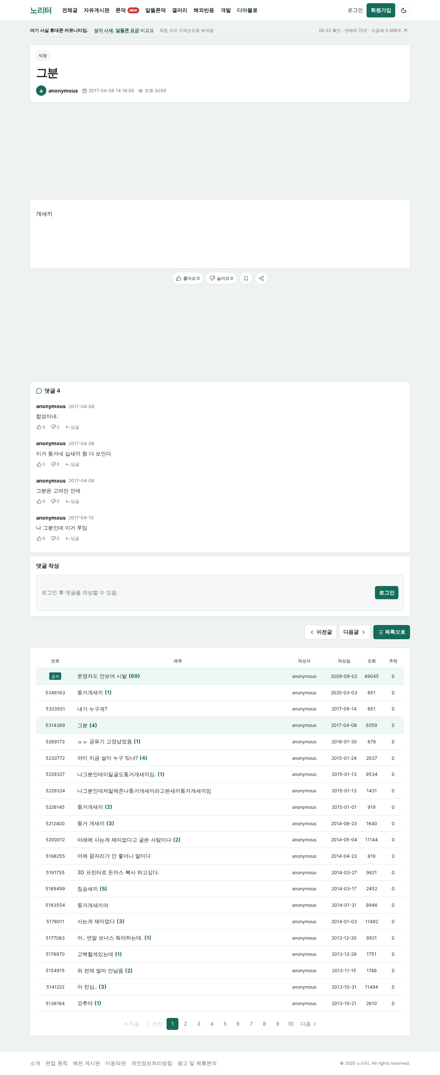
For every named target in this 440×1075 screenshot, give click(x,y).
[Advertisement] (220, 151)
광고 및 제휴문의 (197, 1063)
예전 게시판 (86, 1063)
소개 (35, 1063)
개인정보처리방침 (151, 1063)
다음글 (351, 632)
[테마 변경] (403, 10)
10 (290, 1024)
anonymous (59, 90)
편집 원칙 (56, 1063)
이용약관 (115, 1063)
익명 (43, 55)
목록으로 (395, 632)
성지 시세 (103, 30)
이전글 (324, 632)
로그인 (355, 10)
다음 (306, 1024)
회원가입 (381, 10)
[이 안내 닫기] (405, 30)
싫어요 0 (225, 278)
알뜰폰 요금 (127, 30)
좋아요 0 (191, 278)
